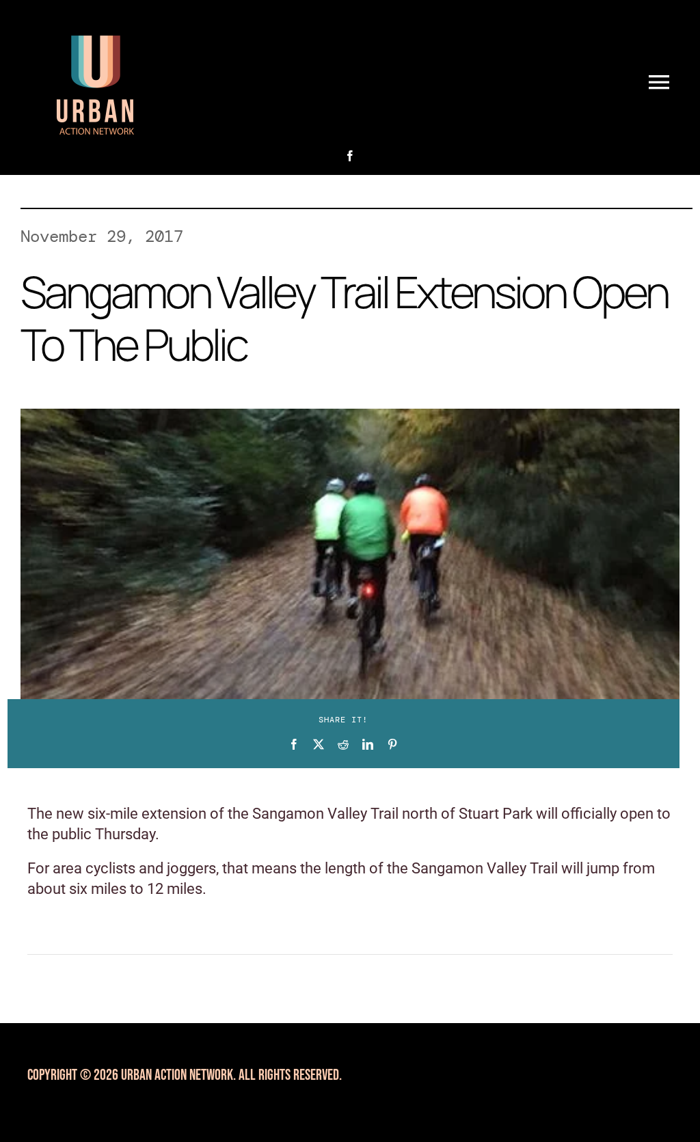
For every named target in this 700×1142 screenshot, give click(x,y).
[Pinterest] (392, 744)
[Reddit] (343, 744)
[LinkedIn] (367, 744)
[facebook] (350, 155)
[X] (318, 744)
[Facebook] (294, 744)
